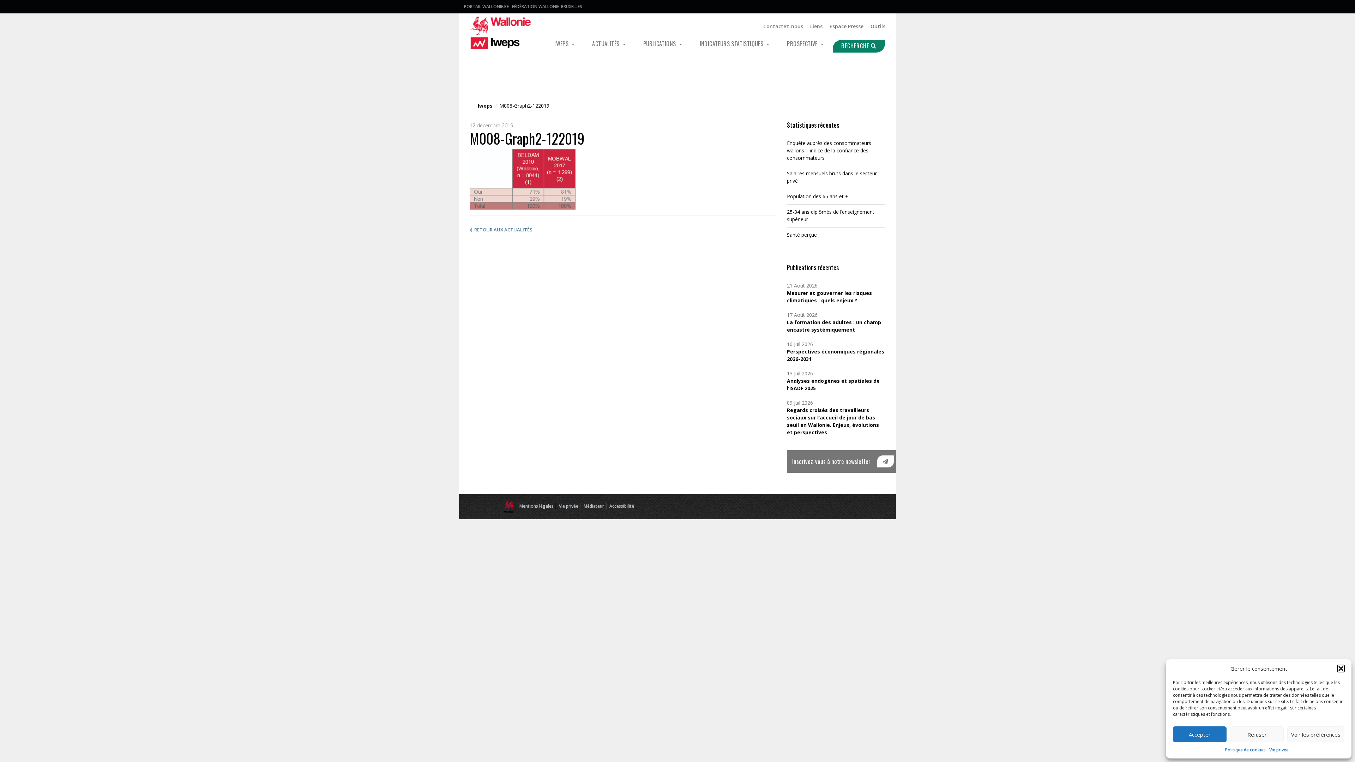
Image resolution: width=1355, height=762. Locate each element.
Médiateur (594, 506)
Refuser (1257, 734)
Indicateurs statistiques (732, 44)
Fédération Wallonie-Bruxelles (547, 7)
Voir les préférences (1316, 734)
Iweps (562, 44)
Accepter (1200, 734)
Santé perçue (802, 234)
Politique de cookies (1245, 750)
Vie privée (1279, 750)
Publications (660, 44)
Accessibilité (621, 506)
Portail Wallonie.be (486, 7)
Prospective (803, 44)
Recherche (856, 46)
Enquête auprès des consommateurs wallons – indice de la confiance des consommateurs (829, 150)
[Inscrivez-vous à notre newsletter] (885, 461)
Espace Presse (846, 26)
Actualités (606, 44)
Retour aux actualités (503, 229)
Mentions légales (536, 506)
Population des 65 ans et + (817, 196)
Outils (878, 26)
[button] (1340, 668)
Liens (816, 26)
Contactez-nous (783, 26)
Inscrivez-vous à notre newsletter (831, 461)
